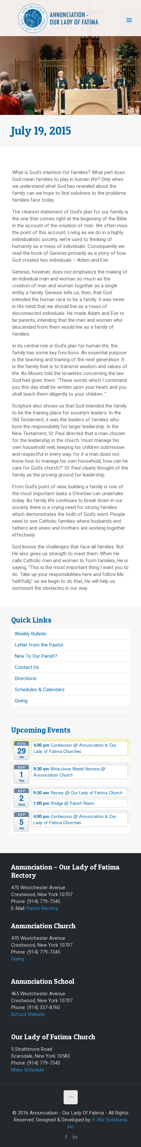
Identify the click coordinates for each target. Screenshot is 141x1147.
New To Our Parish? (36, 656)
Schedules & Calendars (40, 690)
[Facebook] (66, 1137)
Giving (21, 701)
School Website (28, 1014)
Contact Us (27, 667)
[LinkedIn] (74, 1137)
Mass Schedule (27, 1070)
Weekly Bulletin (31, 634)
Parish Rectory (42, 908)
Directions (25, 678)
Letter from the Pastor (39, 645)
